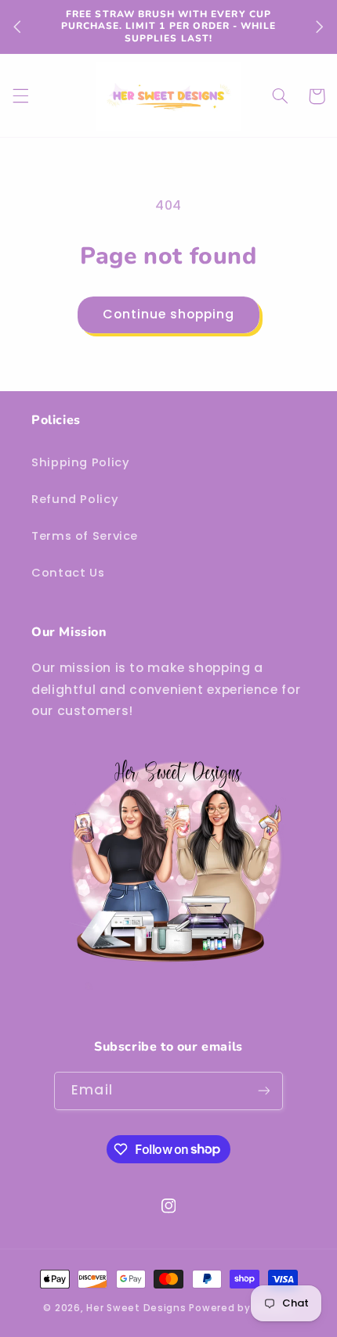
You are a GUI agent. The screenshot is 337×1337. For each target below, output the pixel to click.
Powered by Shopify (241, 1308)
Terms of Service (84, 536)
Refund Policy (74, 499)
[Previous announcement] (17, 26)
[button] (20, 96)
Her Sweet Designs (136, 1308)
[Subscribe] (263, 1091)
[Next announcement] (320, 26)
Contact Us (67, 572)
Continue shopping (169, 314)
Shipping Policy (80, 462)
